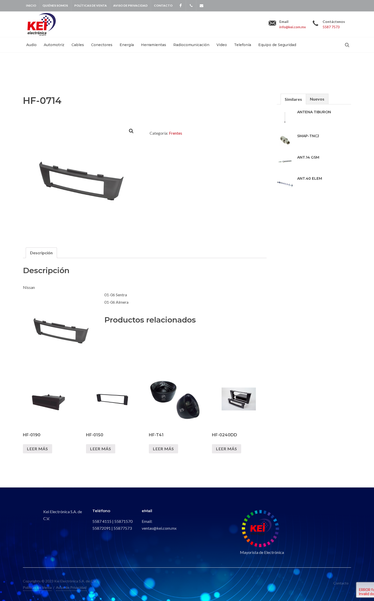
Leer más (37, 448)
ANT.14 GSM (308, 157)
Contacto (163, 5)
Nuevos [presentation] (317, 98)
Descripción (41, 252)
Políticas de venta (90, 5)
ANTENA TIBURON (314, 112)
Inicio (31, 5)
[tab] (41, 252)
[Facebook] (181, 5)
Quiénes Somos (55, 5)
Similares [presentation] (293, 99)
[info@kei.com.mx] (201, 5)
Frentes (175, 133)
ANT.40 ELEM (309, 178)
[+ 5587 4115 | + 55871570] (191, 5)
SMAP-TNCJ (308, 136)
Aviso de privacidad (130, 5)
